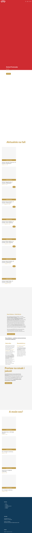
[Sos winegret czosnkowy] (9, 443)
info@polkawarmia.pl (9, 531)
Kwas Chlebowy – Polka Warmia (14, 314)
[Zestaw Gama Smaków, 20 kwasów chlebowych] (9, 253)
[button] (30, 1)
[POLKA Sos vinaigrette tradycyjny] (9, 462)
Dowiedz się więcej (9, 429)
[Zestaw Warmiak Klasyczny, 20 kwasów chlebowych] (9, 154)
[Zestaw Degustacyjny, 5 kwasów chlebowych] (9, 174)
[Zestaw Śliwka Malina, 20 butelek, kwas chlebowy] (9, 233)
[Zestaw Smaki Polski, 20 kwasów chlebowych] (9, 273)
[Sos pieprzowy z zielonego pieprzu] (9, 424)
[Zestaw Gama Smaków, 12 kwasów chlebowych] (9, 193)
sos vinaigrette (13, 377)
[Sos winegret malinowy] (9, 482)
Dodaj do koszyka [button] (9, 179)
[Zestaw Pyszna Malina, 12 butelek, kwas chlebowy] (9, 213)
